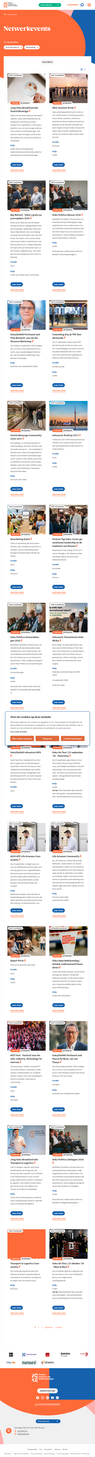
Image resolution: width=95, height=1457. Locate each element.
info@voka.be (23, 1434)
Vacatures (57, 1449)
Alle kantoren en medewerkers (47, 1404)
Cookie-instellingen (73, 738)
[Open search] (82, 5)
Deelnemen (58, 1010)
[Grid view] (81, 69)
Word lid (65, 1449)
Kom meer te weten (18, 731)
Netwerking (31, 47)
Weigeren (47, 738)
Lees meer (17, 165)
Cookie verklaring (49, 1454)
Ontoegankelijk (32, 1449)
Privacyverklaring (36, 1454)
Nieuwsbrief (48, 1449)
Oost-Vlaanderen (12, 47)
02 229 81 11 (22, 1431)
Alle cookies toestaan (22, 738)
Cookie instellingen (63, 1454)
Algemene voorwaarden (21, 1454)
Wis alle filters (12, 42)
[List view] (85, 69)
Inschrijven (17, 170)
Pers (40, 1449)
